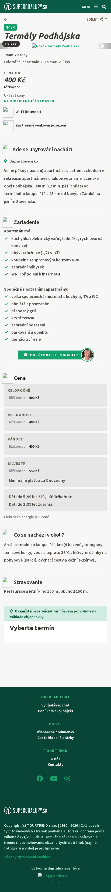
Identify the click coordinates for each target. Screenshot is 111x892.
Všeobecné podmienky (55, 731)
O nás (55, 758)
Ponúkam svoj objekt (55, 710)
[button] (96, 19)
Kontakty (55, 764)
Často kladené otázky (55, 737)
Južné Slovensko (23, 161)
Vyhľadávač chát (55, 705)
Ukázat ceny (14, 95)
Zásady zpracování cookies (27, 856)
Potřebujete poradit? (54, 354)
